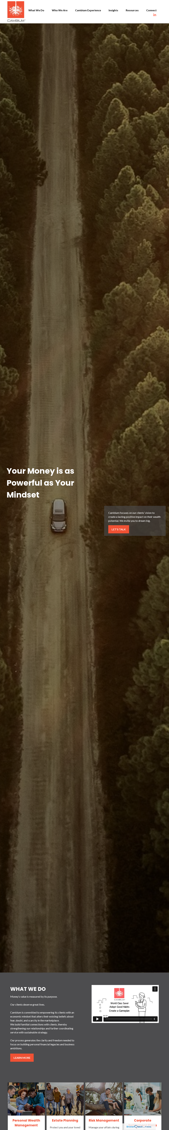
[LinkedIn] (158, 14)
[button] (36, 10)
